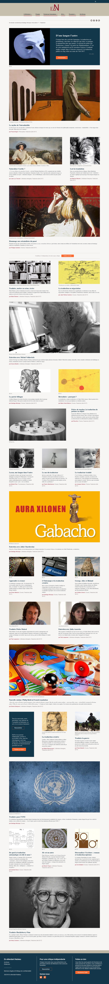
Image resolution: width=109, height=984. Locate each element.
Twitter (91, 20)
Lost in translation (77, 168)
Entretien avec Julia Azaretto (70, 629)
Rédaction (7, 964)
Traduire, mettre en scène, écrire (21, 288)
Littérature (27, 14)
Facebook (94, 20)
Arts (62, 14)
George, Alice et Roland (84, 580)
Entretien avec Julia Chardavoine (21, 546)
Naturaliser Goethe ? (17, 168)
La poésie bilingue (16, 396)
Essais (38, 14)
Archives (82, 14)
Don (99, 20)
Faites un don (68, 256)
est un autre (48, 852)
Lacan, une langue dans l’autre (21, 472)
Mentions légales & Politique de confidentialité (17, 971)
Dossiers (72, 14)
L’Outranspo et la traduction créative (53, 581)
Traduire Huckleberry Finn (19, 932)
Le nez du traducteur (50, 472)
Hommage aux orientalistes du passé (23, 241)
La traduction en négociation (69, 288)
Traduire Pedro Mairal (18, 629)
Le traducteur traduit (83, 472)
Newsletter (96, 20)
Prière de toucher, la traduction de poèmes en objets (84, 410)
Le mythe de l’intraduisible (19, 125)
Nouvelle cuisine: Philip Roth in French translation (28, 700)
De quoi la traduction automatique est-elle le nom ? (20, 853)
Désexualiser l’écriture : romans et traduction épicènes (87, 853)
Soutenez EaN (82, 972)
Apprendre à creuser (17, 580)
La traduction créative (50, 736)
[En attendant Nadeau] (54, 7)
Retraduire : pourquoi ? (68, 396)
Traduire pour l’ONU (17, 816)
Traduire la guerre (82, 738)
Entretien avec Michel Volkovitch (21, 357)
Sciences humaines (50, 14)
